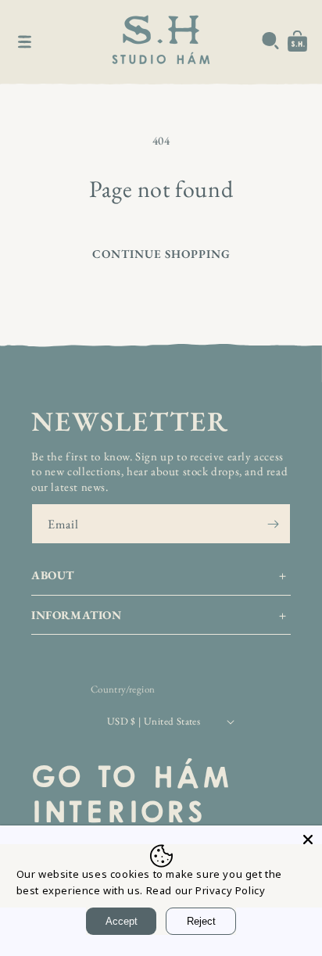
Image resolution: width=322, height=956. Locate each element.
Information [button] (76, 614)
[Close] (308, 839)
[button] (24, 41)
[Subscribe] (273, 523)
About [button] (52, 575)
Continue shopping (161, 253)
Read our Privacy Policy (206, 890)
